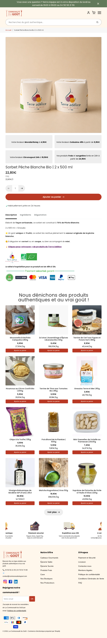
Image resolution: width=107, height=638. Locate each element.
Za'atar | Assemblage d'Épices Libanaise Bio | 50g (53, 338)
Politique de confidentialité (89, 574)
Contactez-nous (84, 566)
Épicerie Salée (46, 562)
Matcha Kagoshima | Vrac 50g (53, 490)
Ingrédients (25, 215)
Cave (42, 574)
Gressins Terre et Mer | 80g (87, 388)
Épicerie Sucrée (47, 566)
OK (32, 599)
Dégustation (40, 215)
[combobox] (49, 22)
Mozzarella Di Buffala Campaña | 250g (20, 338)
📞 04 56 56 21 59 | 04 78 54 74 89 (15, 570)
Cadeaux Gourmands (49, 558)
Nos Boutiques (46, 579)
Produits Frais (46, 570)
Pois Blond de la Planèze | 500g (54, 440)
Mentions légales (85, 570)
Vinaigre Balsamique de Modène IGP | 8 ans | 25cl (20, 491)
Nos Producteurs (47, 583)
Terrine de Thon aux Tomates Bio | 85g (53, 389)
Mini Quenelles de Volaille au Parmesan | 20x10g (86, 440)
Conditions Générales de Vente (91, 579)
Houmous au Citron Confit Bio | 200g (20, 389)
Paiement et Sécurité (87, 558)
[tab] (12, 215)
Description (11, 215)
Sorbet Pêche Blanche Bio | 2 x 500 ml (29, 30)
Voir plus (52, 512)
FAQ (80, 583)
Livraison (82, 562)
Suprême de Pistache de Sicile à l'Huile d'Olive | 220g (87, 491)
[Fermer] (98, 4)
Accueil (8, 30)
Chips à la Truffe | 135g (20, 439)
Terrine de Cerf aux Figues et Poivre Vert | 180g (87, 338)
